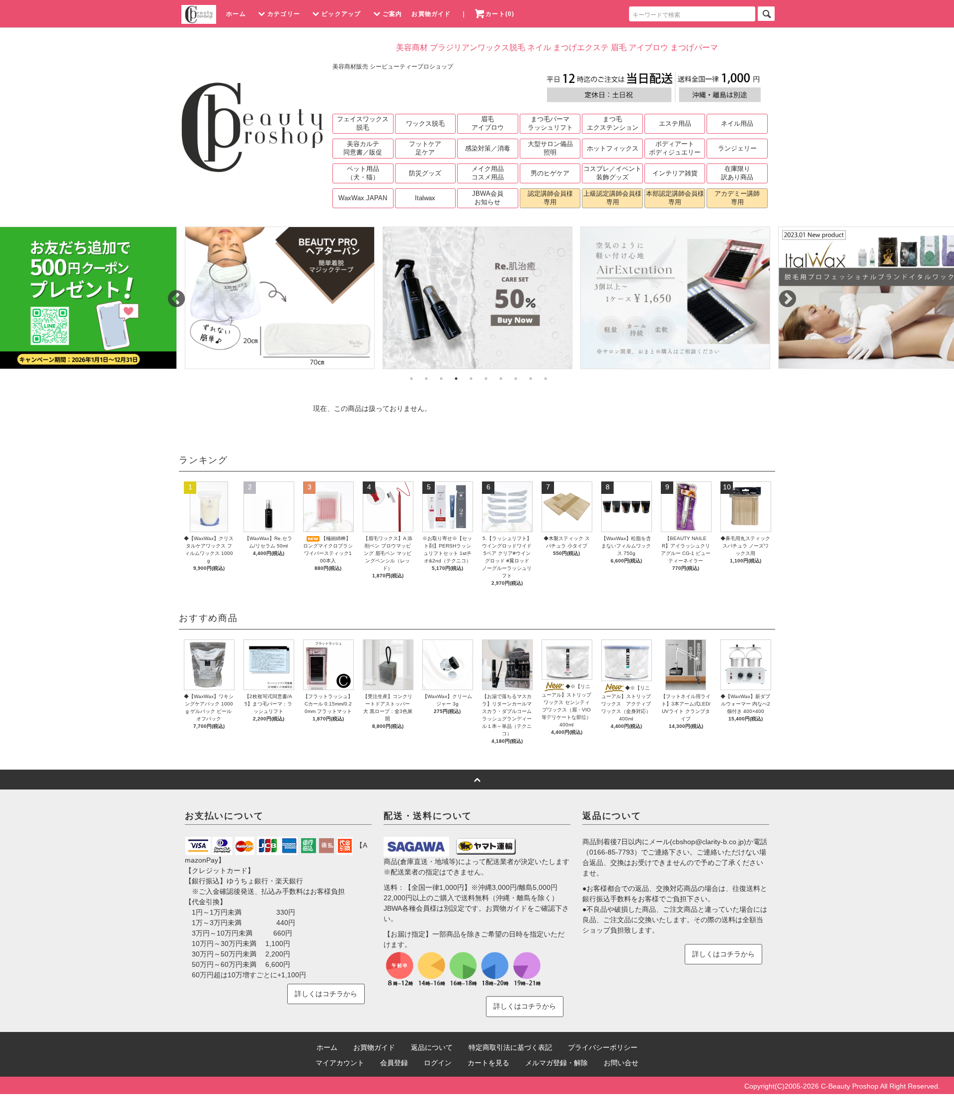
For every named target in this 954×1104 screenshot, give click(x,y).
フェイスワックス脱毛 (363, 123)
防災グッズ (425, 173)
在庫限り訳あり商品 (737, 173)
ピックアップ (341, 13)
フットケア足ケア (425, 148)
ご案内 (392, 13)
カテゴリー (283, 13)
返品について (432, 1047)
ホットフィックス (612, 148)
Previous (171, 295)
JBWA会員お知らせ (487, 198)
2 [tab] (426, 379)
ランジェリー (737, 148)
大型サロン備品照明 (550, 148)
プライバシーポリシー (602, 1047)
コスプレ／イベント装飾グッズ (612, 173)
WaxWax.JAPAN (362, 198)
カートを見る (488, 1063)
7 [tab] (501, 379)
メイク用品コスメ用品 (488, 173)
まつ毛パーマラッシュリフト (550, 123)
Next (783, 295)
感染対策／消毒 (487, 148)
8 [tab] (516, 379)
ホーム (236, 13)
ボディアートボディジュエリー (675, 148)
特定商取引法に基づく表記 (510, 1047)
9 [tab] (531, 379)
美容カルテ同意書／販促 (362, 148)
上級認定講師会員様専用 (612, 198)
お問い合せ (621, 1063)
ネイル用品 (737, 123)
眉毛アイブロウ (488, 123)
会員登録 (394, 1063)
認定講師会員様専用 (550, 198)
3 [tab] (441, 379)
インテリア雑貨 (675, 173)
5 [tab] (471, 379)
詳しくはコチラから (326, 994)
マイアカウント (340, 1063)
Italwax (425, 198)
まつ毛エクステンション (612, 123)
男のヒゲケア (550, 173)
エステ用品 (675, 123)
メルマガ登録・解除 (556, 1063)
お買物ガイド (431, 13)
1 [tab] (411, 379)
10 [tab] (546, 379)
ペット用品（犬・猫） (363, 173)
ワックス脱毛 (425, 123)
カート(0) (499, 13)
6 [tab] (486, 379)
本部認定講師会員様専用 (675, 198)
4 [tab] (456, 379)
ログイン (438, 1063)
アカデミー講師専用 (737, 198)
